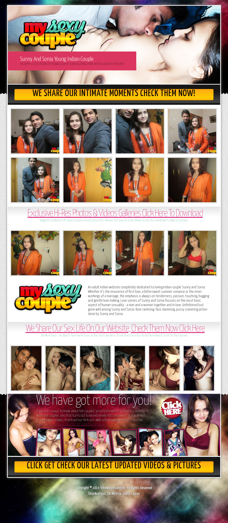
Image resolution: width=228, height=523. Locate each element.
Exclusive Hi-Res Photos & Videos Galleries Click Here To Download (115, 213)
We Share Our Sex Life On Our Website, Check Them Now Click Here (115, 328)
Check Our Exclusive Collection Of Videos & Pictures (70, 424)
